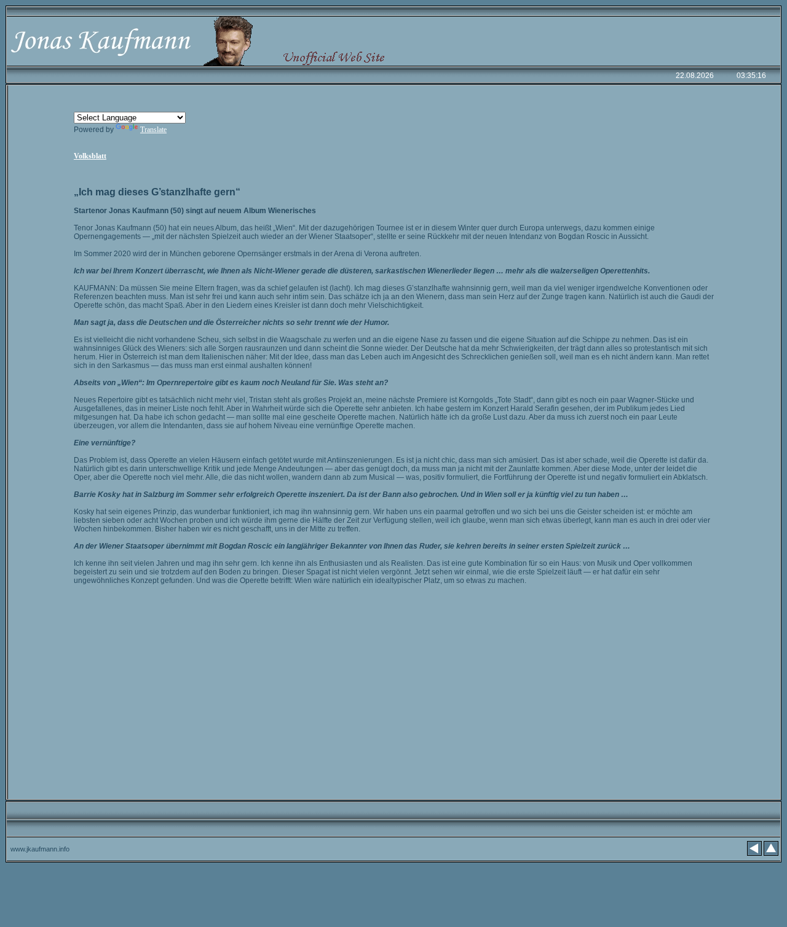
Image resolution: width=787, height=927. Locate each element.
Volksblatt (90, 156)
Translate (153, 129)
